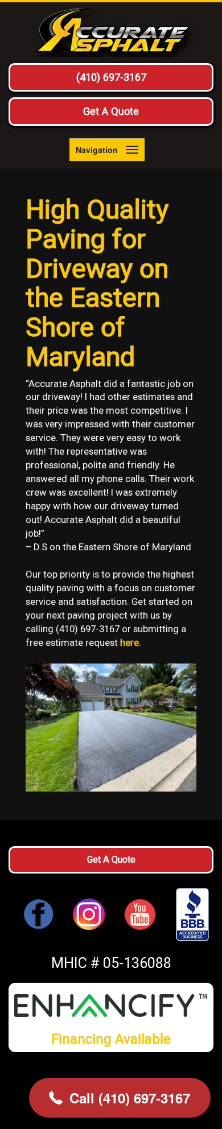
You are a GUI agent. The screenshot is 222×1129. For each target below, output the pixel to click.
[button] (120, 1098)
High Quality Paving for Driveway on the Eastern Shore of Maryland (97, 282)
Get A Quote (111, 111)
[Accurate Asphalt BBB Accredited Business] (188, 915)
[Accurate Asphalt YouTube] (140, 913)
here (129, 642)
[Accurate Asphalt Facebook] (38, 913)
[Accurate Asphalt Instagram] (88, 913)
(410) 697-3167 (111, 77)
